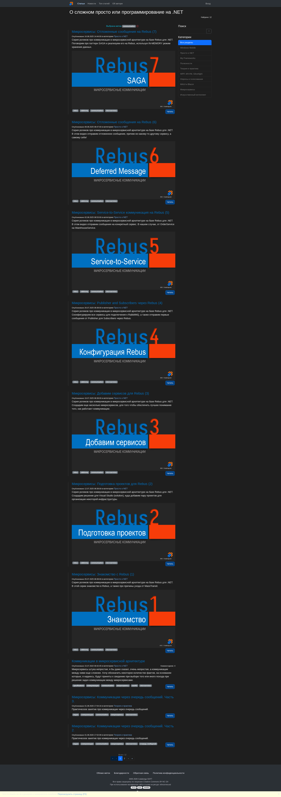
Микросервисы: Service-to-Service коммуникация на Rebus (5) (120, 212)
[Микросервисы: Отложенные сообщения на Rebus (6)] (123, 170)
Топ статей (104, 3)
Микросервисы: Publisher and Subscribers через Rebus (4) (117, 303)
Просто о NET (121, 36)
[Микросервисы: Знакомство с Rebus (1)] (123, 619)
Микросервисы (187, 89)
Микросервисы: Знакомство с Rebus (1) (103, 574)
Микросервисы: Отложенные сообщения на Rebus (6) (114, 122)
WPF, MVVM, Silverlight (191, 74)
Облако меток (103, 773)
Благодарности (121, 773)
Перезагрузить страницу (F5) (72, 794)
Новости (92, 3)
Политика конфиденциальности (168, 773)
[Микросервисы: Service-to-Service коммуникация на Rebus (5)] (123, 261)
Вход (208, 3)
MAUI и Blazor (187, 84)
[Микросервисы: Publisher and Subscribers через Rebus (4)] (123, 351)
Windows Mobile (188, 47)
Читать (170, 112)
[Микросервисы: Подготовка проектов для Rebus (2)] (123, 532)
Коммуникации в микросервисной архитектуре (108, 661)
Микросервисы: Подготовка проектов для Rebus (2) (112, 484)
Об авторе (117, 3)
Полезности (186, 63)
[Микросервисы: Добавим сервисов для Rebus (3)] (123, 442)
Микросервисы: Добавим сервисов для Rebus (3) (110, 393)
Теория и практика (123, 706)
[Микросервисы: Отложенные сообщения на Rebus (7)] (123, 80)
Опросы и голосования (191, 79)
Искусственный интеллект (193, 95)
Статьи (81, 3)
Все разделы (186, 42)
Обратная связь (141, 773)
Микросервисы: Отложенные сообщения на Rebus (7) (114, 32)
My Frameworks (187, 58)
